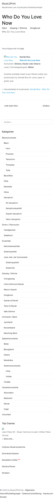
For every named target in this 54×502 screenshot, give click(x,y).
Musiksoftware (8, 466)
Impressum (48, 493)
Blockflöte (8, 176)
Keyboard (8, 398)
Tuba (8, 170)
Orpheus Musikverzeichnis (13, 447)
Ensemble (6, 241)
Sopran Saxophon (14, 214)
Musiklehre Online (9, 460)
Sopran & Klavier (11, 300)
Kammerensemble (12, 246)
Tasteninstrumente (10, 387)
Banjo (6, 344)
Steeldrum (8, 235)
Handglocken (9, 230)
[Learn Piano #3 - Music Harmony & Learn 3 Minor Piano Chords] (3, 428)
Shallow (46, 106)
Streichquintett (10, 251)
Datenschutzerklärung (31, 493)
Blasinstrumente (9, 138)
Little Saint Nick (11, 106)
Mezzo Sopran (10, 289)
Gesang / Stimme (9, 273)
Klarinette (8, 186)
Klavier (7, 404)
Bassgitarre (9, 349)
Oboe (6, 192)
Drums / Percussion (10, 225)
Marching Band (10, 333)
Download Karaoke (10, 453)
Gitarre (7, 355)
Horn (8, 148)
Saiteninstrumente (10, 338)
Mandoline (8, 360)
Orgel (6, 409)
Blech (6, 143)
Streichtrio (10, 268)
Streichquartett (12, 262)
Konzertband (9, 328)
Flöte (6, 181)
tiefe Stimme (9, 311)
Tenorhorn (10, 159)
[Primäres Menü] (49, 5)
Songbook (8, 295)
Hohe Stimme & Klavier (14, 284)
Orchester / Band (9, 317)
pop (22, 48)
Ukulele (7, 382)
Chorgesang (9, 279)
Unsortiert (6, 414)
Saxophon (8, 197)
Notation (6, 473)
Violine (9, 376)
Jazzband (8, 322)
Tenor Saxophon (13, 219)
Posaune (9, 154)
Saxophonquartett (14, 208)
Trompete (10, 165)
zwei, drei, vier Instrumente (15, 257)
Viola (8, 371)
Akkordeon (9, 393)
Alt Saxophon (12, 203)
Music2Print (9, 3)
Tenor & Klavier (10, 306)
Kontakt (3, 497)
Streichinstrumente (12, 366)
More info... (9, 439)
